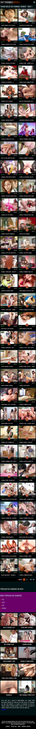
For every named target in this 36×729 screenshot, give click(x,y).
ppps (3, 602)
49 (31, 580)
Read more (3, 709)
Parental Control (26, 726)
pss (3, 600)
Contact (8, 726)
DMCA (19, 726)
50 (33, 580)
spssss (4, 608)
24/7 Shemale (10, 2)
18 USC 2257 (14, 726)
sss (3, 605)
